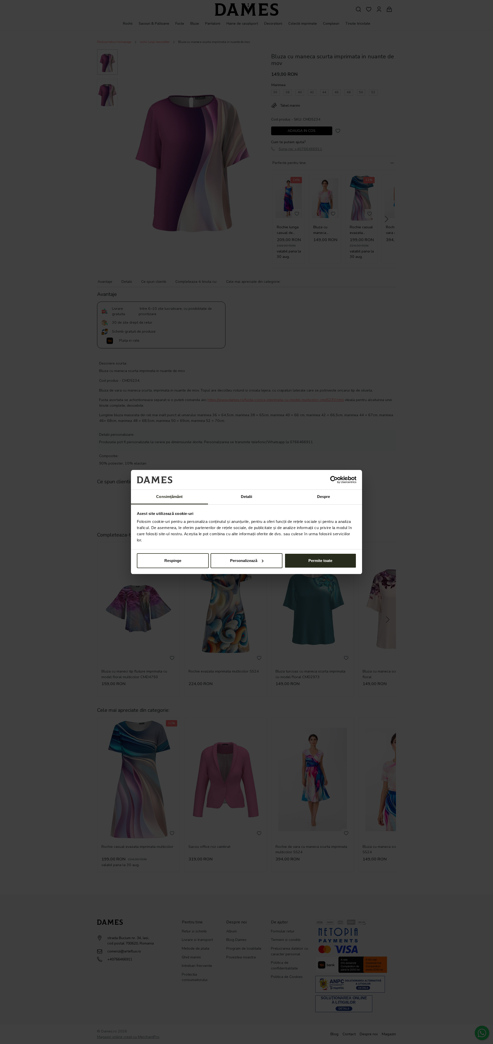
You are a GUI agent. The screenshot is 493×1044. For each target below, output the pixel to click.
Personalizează (243, 560)
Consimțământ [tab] (169, 496)
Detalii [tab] (246, 496)
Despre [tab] (323, 496)
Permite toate (320, 560)
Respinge (172, 560)
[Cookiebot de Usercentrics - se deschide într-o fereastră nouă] (333, 480)
